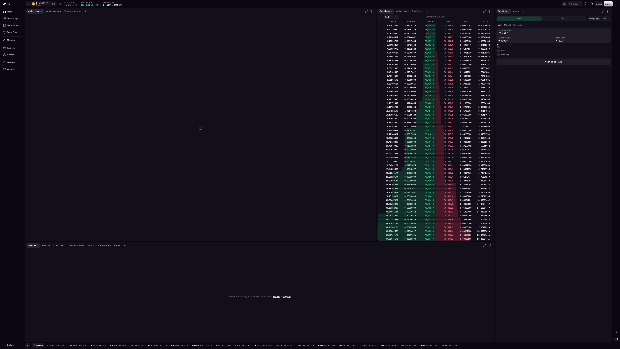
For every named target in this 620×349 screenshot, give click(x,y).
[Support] (616, 332)
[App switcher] (616, 3)
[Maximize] (366, 11)
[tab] (519, 25)
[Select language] (591, 3)
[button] (41, 3)
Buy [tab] (519, 18)
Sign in (276, 296)
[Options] (371, 11)
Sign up (287, 296)
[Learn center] (616, 339)
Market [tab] (507, 25)
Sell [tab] (563, 18)
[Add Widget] (564, 3)
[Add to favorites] (60, 3)
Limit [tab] (500, 25)
